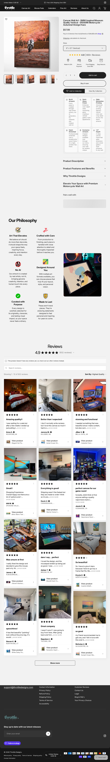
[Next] (53, 48)
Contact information (9, 758)
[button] (84, 161)
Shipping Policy (45, 697)
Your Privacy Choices (83, 700)
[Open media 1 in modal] (31, 44)
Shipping (66, 38)
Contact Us (79, 690)
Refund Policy (44, 694)
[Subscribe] (48, 734)
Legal (77, 694)
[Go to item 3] (31, 79)
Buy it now (85, 83)
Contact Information (47, 687)
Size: (65, 43)
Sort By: (88, 374)
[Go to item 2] (20, 79)
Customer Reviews (82, 687)
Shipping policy (37, 755)
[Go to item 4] (43, 79)
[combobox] (12, 2)
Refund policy (8, 755)
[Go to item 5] (54, 79)
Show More (21, 428)
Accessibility (44, 704)
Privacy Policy (44, 690)
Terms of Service (46, 700)
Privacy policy (17, 755)
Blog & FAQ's (80, 697)
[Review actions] (33, 414)
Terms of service (27, 755)
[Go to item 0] (9, 79)
